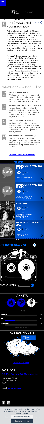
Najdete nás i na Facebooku (3, 403)
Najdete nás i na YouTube (8, 403)
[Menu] (3, 3)
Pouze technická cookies (22, 416)
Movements (6, 323)
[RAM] (22, 13)
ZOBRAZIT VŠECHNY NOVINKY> (22, 155)
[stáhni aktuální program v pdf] (22, 245)
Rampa (4, 314)
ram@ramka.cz (14, 388)
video (21, 302)
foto (11, 302)
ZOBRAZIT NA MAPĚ (21, 363)
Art (2, 319)
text (31, 302)
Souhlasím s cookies (22, 421)
